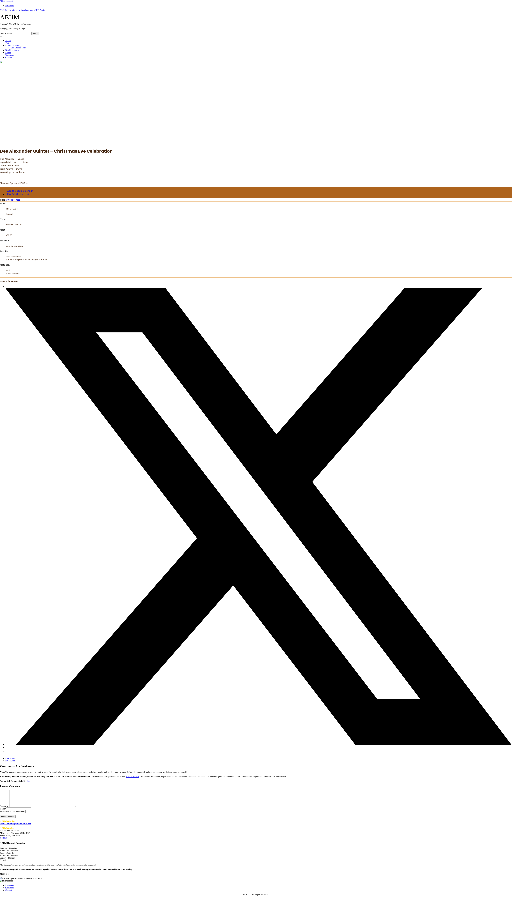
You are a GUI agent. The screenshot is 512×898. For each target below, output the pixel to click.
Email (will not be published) (12, 811)
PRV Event (10, 758)
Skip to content (6, 1)
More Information (14, 245)
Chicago (10, 199)
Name (3, 809)
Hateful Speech (132, 776)
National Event (13, 273)
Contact (3, 838)
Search (3, 33)
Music (8, 270)
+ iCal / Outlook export (17, 194)
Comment (4, 806)
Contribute (9, 888)
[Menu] (1, 36)
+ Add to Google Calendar (19, 190)
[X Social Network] (259, 744)
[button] (22, 10)
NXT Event (10, 761)
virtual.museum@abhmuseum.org (15, 824)
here (29, 781)
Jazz (18, 199)
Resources (9, 885)
